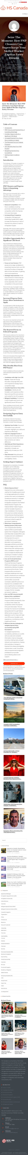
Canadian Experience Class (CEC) (8, 74)
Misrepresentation (5, 943)
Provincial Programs (5, 967)
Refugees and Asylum (8, 1104)
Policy (2, 917)
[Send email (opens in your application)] (16, 3)
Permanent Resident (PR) (19, 68)
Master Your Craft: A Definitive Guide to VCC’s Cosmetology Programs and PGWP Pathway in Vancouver (16, 884)
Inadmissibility (4, 936)
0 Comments (17, 862)
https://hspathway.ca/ (11, 1132)
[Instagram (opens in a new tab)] (14, 3)
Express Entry (14, 67)
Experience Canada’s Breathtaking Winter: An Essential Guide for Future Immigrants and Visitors (16, 850)
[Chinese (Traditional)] (26, 2)
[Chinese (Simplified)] (24, 2)
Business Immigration (6, 954)
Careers (17, 1150)
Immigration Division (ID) (6, 898)
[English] (20, 2)
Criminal (3, 938)
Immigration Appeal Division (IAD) (9, 895)
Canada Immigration (8, 67)
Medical (3, 940)
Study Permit (4, 980)
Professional (4, 919)
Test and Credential (5, 924)
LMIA (2, 977)
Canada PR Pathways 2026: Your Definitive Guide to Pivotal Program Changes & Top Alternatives (16, 875)
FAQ (6, 157)
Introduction (8, 128)
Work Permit (4, 988)
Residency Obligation (6, 969)
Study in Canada (6, 1087)
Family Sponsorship (5, 959)
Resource (3, 922)
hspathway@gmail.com (12, 1128)
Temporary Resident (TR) (6, 975)
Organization (4, 914)
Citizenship (3, 928)
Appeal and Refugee (6, 893)
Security (3, 948)
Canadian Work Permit (8, 1090)
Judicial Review (4, 901)
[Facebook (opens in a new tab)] (12, 3)
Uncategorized (4, 991)
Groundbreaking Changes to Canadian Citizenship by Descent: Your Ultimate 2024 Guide (16, 867)
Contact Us (14, 663)
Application (3, 930)
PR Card (3, 964)
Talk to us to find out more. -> (10, 659)
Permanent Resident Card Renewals (11, 1101)
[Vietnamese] (22, 2)
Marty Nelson (14, 32)
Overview (3, 903)
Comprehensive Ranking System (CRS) (16, 74)
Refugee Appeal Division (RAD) (8, 906)
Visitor (2, 985)
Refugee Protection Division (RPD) (9, 909)
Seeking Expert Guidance (12, 155)
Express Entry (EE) (7, 1099)
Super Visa (3, 983)
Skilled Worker (13, 116)
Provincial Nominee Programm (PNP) (11, 1097)
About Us (11, 1150)
